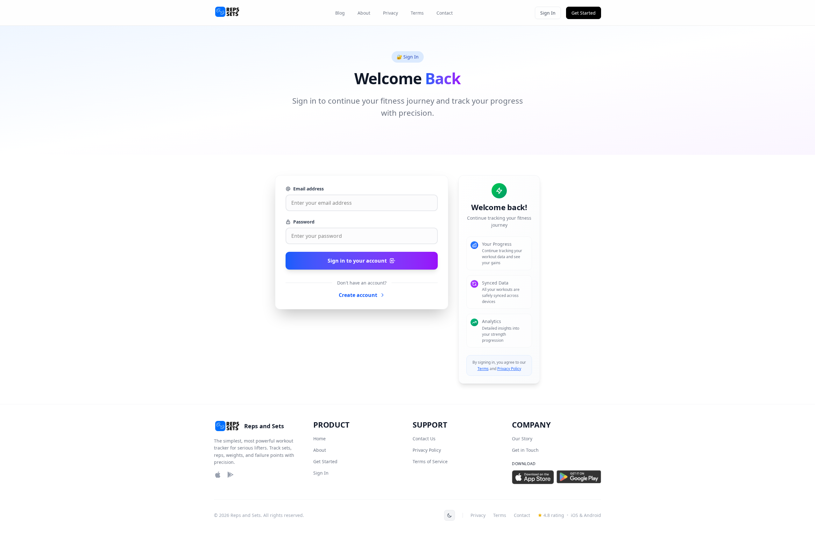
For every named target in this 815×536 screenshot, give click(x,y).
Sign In (548, 13)
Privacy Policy (509, 368)
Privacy (390, 13)
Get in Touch (525, 450)
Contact (444, 13)
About (364, 13)
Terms (417, 13)
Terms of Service (430, 461)
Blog (340, 13)
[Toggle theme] (449, 515)
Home (319, 439)
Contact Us (424, 439)
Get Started (583, 13)
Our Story (522, 439)
